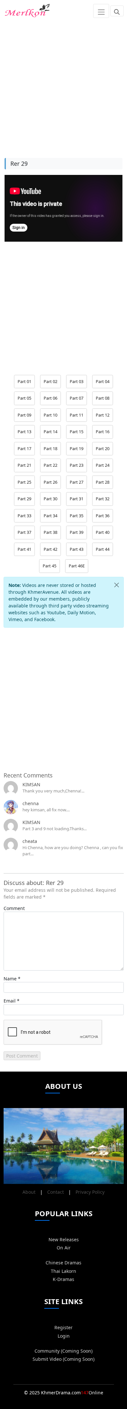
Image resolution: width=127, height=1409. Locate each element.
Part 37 (24, 532)
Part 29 (24, 499)
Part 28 (102, 482)
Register (63, 1327)
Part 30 (50, 499)
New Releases (64, 1239)
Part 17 (24, 448)
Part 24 (102, 465)
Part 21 (24, 465)
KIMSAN (31, 784)
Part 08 (102, 398)
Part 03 (76, 381)
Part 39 (76, 532)
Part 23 (76, 465)
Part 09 (24, 415)
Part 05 (24, 398)
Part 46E (77, 566)
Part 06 (50, 398)
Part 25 (24, 482)
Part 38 (50, 532)
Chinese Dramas (63, 1263)
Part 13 (24, 431)
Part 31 (76, 499)
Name (10, 978)
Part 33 (24, 516)
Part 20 (102, 448)
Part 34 (50, 516)
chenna (30, 803)
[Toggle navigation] (101, 11)
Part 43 (76, 549)
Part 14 (50, 431)
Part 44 (102, 549)
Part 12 (102, 415)
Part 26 (50, 482)
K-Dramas (63, 1279)
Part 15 (76, 431)
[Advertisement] (63, 85)
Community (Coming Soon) (63, 1351)
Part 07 (76, 398)
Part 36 (102, 516)
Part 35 (76, 516)
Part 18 (50, 448)
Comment (14, 908)
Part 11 (76, 415)
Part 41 (24, 549)
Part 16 (102, 431)
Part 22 (50, 465)
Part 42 (50, 549)
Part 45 (49, 566)
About (28, 1192)
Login (64, 1336)
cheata (29, 841)
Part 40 (102, 532)
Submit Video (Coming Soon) (63, 1359)
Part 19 (76, 448)
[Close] (116, 585)
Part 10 (50, 415)
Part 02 (50, 381)
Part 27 (76, 482)
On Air (64, 1248)
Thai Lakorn (63, 1271)
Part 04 (102, 381)
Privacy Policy (90, 1192)
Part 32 (102, 499)
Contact (55, 1192)
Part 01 (24, 381)
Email (10, 1001)
